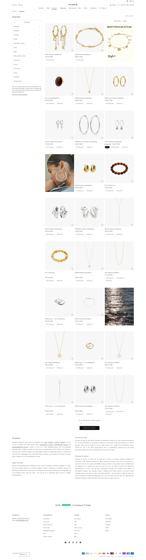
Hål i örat (76, 530)
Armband (16, 35)
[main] (73, 256)
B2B (75, 536)
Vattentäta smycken (19, 43)
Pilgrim (101, 556)
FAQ (44, 533)
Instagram (108, 524)
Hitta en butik (78, 527)
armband (56, 442)
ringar (45, 442)
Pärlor (15, 47)
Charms (16, 64)
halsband (50, 442)
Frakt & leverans (47, 524)
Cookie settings (47, 536)
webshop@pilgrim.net (22, 520)
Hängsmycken (18, 81)
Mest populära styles (19, 56)
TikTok (107, 527)
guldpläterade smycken (46, 444)
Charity (15, 73)
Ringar (15, 39)
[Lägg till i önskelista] (72, 50)
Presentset (17, 60)
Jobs (75, 524)
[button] (14, 5)
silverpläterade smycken (61, 444)
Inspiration (93, 8)
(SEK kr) (131, 1)
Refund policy (131, 556)
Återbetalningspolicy (49, 530)
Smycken (54, 8)
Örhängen (16, 26)
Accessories (17, 68)
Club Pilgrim (108, 518)
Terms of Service (118, 556)
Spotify (107, 530)
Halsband (16, 30)
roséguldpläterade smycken (20, 447)
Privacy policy (125, 556)
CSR (75, 521)
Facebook (108, 521)
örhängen (62, 442)
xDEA (15, 51)
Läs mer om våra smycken (19, 94)
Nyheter (41, 8)
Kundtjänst (46, 518)
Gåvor (85, 8)
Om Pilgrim (102, 8)
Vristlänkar (17, 77)
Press (76, 533)
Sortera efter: (117, 21)
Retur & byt (46, 527)
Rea (79, 8)
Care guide (46, 521)
